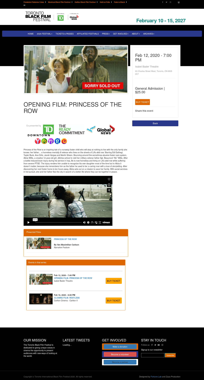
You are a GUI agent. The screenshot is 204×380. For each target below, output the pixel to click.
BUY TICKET (142, 102)
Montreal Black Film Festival (59, 2)
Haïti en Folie (105, 2)
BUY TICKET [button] (113, 280)
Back (155, 123)
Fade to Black (119, 2)
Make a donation (120, 346)
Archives (148, 33)
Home (31, 33)
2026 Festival (44, 33)
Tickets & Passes (65, 33)
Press (105, 33)
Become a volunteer (120, 354)
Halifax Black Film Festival (85, 2)
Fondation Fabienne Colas (34, 2)
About (135, 33)
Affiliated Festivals (88, 33)
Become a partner (120, 362)
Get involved (120, 33)
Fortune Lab (156, 376)
